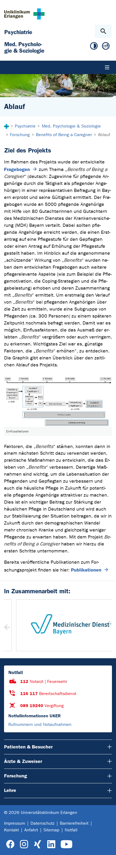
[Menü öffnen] (107, 67)
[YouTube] (66, 844)
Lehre (10, 790)
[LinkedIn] (51, 844)
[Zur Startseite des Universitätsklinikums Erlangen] (24, 14)
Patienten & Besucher (28, 747)
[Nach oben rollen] (107, 846)
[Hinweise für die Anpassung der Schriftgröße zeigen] (106, 47)
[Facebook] (10, 844)
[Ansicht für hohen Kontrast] (94, 47)
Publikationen (86, 570)
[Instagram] (24, 844)
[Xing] (37, 844)
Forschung (15, 776)
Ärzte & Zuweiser (23, 761)
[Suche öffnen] (103, 31)
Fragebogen (17, 169)
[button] (108, 625)
